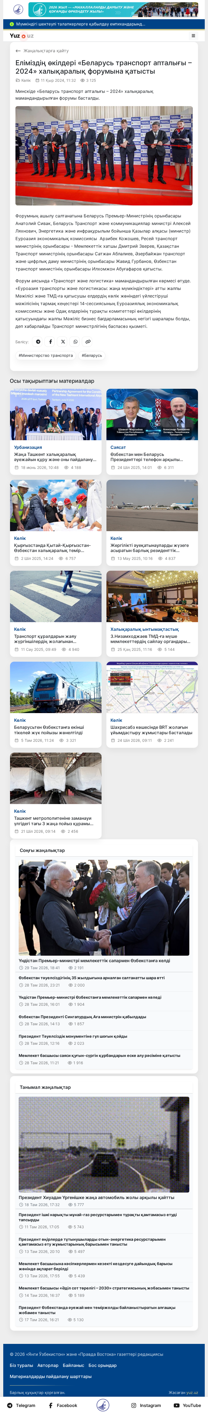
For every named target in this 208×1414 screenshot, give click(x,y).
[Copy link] (87, 342)
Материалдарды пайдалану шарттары (51, 1376)
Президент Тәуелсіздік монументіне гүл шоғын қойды (73, 1036)
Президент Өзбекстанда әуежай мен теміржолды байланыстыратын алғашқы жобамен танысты (97, 1310)
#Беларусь (92, 355)
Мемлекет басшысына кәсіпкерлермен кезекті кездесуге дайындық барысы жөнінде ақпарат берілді (96, 1266)
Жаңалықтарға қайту (46, 50)
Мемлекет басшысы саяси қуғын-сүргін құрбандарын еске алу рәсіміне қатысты (99, 1055)
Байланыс (73, 1365)
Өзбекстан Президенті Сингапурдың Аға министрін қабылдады (82, 1016)
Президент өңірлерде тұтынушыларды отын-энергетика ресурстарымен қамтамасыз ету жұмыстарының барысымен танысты (92, 1242)
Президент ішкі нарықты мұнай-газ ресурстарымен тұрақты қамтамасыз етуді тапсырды (98, 1217)
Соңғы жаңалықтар (42, 850)
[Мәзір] (194, 35)
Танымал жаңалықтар (45, 1087)
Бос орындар (103, 1365)
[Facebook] (49, 342)
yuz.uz (192, 1392)
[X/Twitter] (62, 342)
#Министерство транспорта (46, 355)
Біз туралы (21, 1365)
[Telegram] (37, 342)
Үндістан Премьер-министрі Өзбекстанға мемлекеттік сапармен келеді (90, 997)
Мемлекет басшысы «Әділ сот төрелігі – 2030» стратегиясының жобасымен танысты (104, 1288)
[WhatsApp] (74, 342)
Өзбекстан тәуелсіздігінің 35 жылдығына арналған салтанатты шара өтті (92, 977)
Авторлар (47, 1365)
